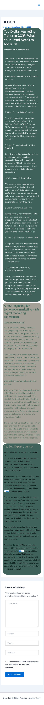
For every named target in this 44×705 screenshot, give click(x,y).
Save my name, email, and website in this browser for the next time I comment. (21, 665)
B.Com (6, 491)
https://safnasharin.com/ (14, 322)
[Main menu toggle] (39, 5)
